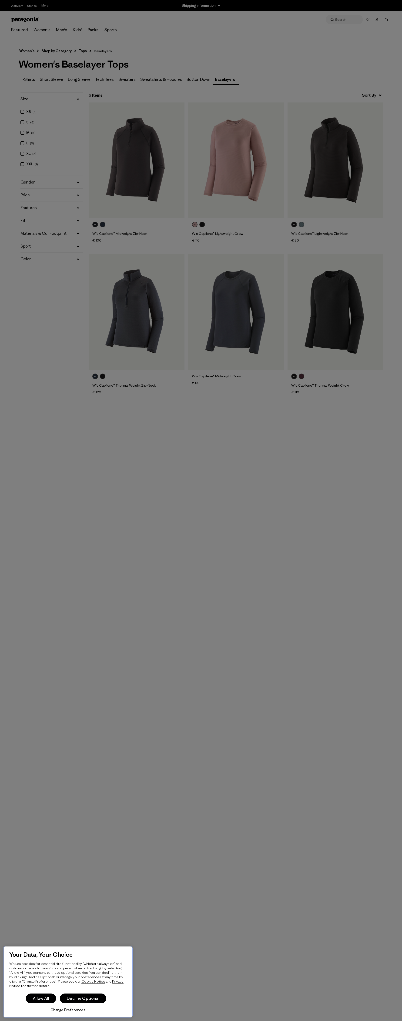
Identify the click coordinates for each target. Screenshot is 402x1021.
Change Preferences (67, 1010)
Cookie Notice (93, 981)
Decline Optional (83, 998)
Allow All (41, 998)
